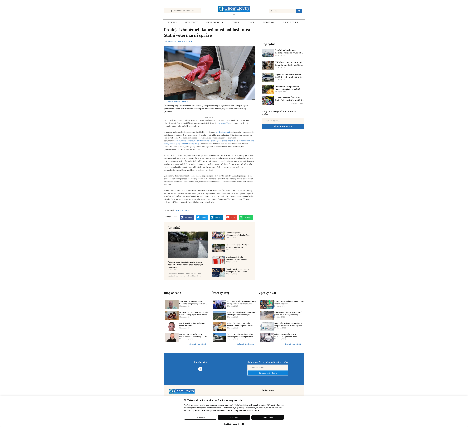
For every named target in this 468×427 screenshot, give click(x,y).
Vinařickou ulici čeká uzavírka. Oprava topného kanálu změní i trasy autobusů (236, 258)
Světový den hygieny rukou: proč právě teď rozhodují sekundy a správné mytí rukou (288, 313)
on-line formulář (223, 132)
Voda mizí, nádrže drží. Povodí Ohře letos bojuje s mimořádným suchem (242, 313)
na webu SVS (223, 123)
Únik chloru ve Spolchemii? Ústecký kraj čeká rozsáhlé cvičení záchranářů (287, 88)
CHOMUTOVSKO (213, 22)
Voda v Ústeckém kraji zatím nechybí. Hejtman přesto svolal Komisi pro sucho (240, 324)
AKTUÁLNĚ (172, 22)
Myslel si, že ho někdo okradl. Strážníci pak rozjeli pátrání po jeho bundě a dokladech (289, 76)
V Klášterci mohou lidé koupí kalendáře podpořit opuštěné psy (288, 63)
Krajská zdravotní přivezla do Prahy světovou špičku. (289, 302)
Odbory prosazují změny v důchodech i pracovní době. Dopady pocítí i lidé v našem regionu (286, 335)
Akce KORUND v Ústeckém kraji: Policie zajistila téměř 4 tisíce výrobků (288, 99)
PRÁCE (251, 22)
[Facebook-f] (200, 369)
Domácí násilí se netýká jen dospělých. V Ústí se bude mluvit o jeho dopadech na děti (237, 270)
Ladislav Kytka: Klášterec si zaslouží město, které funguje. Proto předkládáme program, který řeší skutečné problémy (194, 335)
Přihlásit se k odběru (283, 126)
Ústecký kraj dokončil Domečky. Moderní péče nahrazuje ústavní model (240, 335)
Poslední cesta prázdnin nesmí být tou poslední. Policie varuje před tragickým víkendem (185, 265)
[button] (187, 217)
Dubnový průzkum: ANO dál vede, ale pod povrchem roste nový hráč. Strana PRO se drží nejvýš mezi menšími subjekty (288, 324)
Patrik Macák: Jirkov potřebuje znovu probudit (192, 324)
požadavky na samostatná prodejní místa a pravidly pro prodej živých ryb (206, 141)
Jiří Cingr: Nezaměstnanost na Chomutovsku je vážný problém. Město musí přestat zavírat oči (192, 302)
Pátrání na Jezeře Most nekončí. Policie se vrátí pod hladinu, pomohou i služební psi (288, 51)
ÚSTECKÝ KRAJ (182, 210)
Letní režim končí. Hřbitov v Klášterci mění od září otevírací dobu (237, 246)
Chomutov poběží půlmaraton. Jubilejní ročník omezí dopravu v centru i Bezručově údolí (237, 234)
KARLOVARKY (268, 22)
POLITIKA (236, 22)
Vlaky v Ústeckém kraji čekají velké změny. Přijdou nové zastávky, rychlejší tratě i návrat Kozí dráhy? (241, 302)
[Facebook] (234, 15)
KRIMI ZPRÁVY (191, 22)
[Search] (299, 11)
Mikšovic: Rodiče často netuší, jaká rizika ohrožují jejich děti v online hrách (193, 313)
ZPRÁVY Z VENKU (290, 22)
